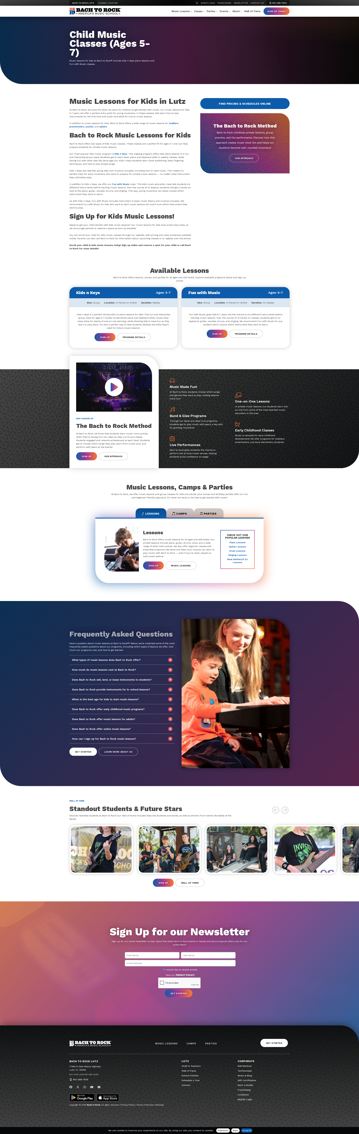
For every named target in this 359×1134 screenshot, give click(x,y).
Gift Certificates (247, 1080)
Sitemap (159, 1105)
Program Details (134, 337)
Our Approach (244, 158)
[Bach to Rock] (95, 11)
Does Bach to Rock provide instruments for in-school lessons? (111, 689)
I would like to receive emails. (181, 970)
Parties (211, 11)
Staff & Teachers (191, 1066)
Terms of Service (145, 1105)
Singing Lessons (237, 555)
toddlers (174, 123)
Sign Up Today (276, 11)
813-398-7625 (279, 3)
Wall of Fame (252, 11)
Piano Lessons (237, 542)
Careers (186, 1085)
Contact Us (257, 3)
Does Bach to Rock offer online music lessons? (101, 728)
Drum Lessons (237, 551)
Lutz (185, 1061)
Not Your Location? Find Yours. (84, 1074)
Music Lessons (181, 11)
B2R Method (244, 1066)
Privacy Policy (127, 1105)
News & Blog (245, 1075)
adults (103, 126)
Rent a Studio (245, 1085)
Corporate (246, 1061)
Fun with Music (120, 184)
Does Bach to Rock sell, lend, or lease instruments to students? (112, 679)
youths (89, 126)
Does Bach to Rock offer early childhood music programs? (108, 709)
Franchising (224, 3)
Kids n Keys (121, 154)
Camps (198, 11)
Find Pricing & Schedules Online (245, 103)
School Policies (190, 1075)
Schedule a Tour (191, 1080)
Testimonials (245, 1070)
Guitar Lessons (237, 546)
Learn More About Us (118, 751)
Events (224, 11)
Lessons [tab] (152, 513)
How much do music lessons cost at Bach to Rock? (104, 669)
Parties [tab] (210, 513)
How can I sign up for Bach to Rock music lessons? (104, 738)
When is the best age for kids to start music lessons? (105, 699)
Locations (243, 1094)
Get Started (83, 751)
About (236, 11)
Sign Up (105, 337)
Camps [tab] (181, 513)
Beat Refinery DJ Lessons (237, 561)
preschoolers (76, 126)
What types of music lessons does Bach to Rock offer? (106, 659)
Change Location (108, 3)
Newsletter (241, 3)
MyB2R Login (208, 3)
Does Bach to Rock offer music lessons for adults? (103, 719)
